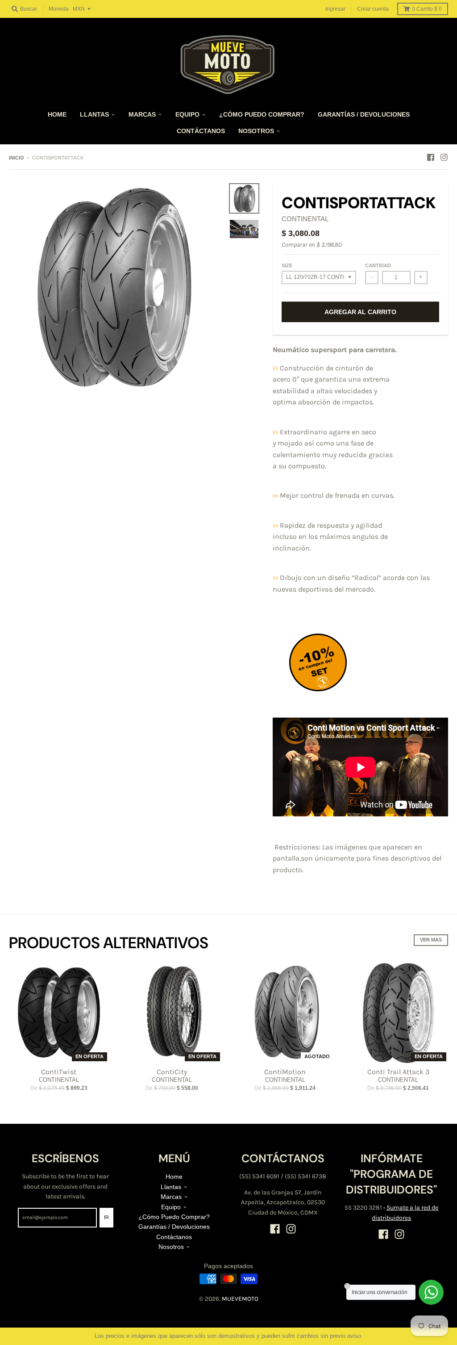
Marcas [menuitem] (142, 114)
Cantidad (378, 265)
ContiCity (172, 1072)
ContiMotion (285, 1072)
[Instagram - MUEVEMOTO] (444, 157)
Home (174, 1176)
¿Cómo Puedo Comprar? (174, 1216)
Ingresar (335, 9)
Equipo (171, 1206)
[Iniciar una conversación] (431, 1292)
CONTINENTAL (305, 219)
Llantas (171, 1186)
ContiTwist (58, 1072)
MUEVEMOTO (240, 1299)
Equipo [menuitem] (187, 114)
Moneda (59, 9)
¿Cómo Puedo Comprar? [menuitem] (261, 114)
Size (287, 265)
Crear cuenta (373, 9)
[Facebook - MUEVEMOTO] (431, 157)
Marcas (171, 1196)
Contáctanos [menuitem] (201, 130)
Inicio (16, 157)
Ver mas (431, 939)
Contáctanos (174, 1236)
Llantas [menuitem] (94, 114)
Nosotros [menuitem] (256, 130)
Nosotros (171, 1246)
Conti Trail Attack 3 (398, 1072)
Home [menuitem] (57, 114)
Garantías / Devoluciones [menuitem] (364, 114)
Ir (106, 1217)
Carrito (427, 9)
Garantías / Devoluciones (174, 1226)
